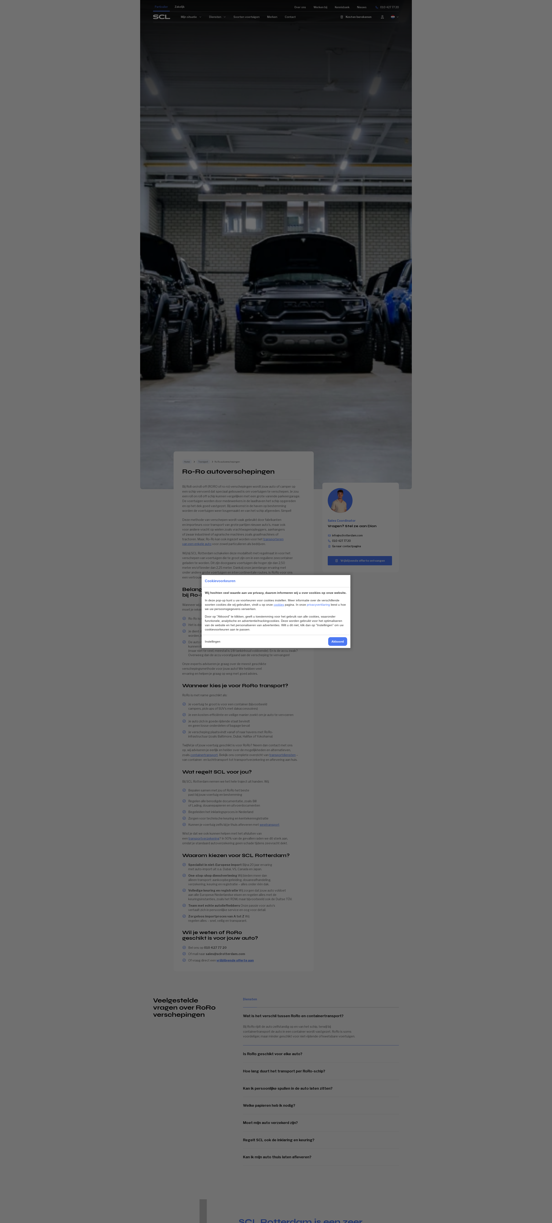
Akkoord (337, 641)
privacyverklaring (318, 604)
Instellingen (212, 641)
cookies (279, 604)
